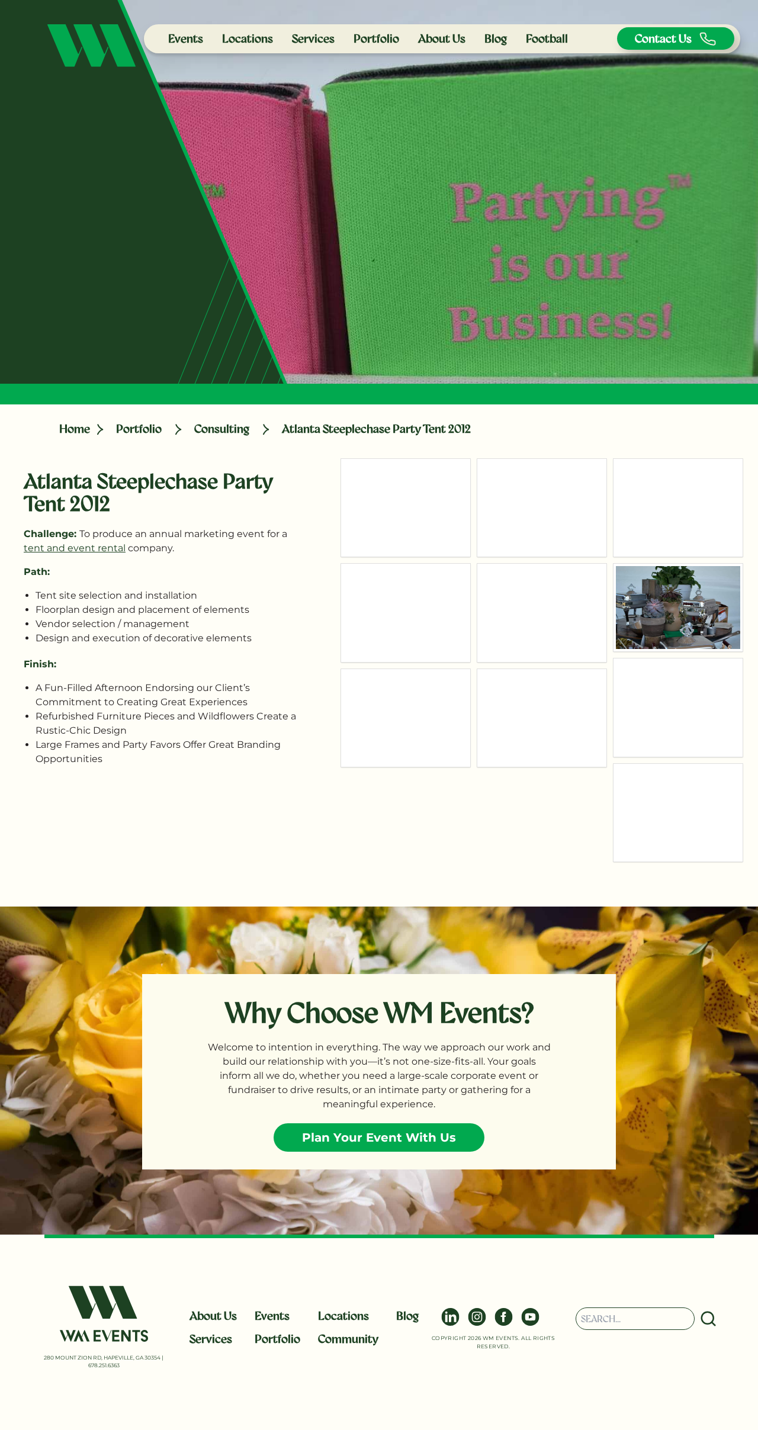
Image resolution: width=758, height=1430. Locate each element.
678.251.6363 (104, 1365)
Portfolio (376, 38)
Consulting (221, 428)
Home (74, 428)
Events (185, 38)
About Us (441, 38)
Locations (247, 38)
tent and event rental (75, 548)
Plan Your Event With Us (379, 1137)
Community (348, 1338)
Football (547, 38)
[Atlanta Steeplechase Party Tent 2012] (405, 507)
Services (313, 38)
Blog (495, 38)
